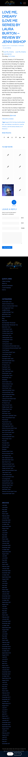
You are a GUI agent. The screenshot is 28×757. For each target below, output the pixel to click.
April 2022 (4, 587)
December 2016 (6, 722)
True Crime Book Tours (8, 476)
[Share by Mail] (24, 137)
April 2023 (4, 562)
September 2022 (6, 577)
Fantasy (14, 122)
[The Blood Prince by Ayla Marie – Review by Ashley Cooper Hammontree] (20, 178)
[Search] (20, 3)
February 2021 (5, 617)
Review (18, 126)
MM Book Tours (6, 411)
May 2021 (4, 610)
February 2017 (5, 718)
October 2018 (5, 676)
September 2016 (6, 726)
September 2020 (6, 627)
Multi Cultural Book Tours (8, 417)
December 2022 (6, 570)
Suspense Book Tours (7, 468)
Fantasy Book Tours (7, 375)
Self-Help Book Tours (7, 457)
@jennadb (13, 115)
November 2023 (6, 547)
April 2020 (4, 638)
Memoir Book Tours (7, 405)
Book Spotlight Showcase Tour (10, 324)
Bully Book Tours (6, 327)
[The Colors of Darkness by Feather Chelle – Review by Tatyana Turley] (8, 155)
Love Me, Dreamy (20, 52)
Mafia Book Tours (6, 400)
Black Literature (6, 316)
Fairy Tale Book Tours (7, 371)
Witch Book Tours (6, 487)
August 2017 (5, 705)
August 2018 (5, 680)
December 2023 (6, 545)
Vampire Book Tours (7, 481)
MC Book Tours (6, 402)
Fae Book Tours (6, 367)
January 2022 (5, 593)
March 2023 (5, 564)
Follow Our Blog (6, 281)
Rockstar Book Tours (7, 451)
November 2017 (6, 699)
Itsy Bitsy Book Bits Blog (8, 394)
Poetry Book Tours (6, 438)
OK (10, 753)
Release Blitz (5, 447)
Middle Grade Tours (7, 407)
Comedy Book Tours (7, 339)
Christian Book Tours (7, 333)
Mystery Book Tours (7, 424)
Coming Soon (5, 341)
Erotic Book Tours (6, 362)
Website (22, 228)
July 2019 (4, 657)
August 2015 (5, 735)
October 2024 (5, 524)
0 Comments (14, 45)
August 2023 (5, 553)
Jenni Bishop (8, 47)
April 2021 (4, 612)
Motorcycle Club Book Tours (9, 415)
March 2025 (5, 513)
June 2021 (4, 608)
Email (22, 224)
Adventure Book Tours (8, 303)
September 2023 (6, 551)
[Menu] (24, 3)
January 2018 (5, 695)
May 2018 (4, 686)
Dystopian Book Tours (7, 358)
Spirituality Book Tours (7, 459)
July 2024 (4, 530)
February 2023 (5, 566)
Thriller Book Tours (7, 474)
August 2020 (5, 629)
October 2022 (5, 575)
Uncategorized (6, 478)
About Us (4, 283)
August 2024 (5, 528)
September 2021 (6, 602)
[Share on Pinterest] (16, 137)
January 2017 (5, 720)
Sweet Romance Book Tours (9, 470)
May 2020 (4, 636)
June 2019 (4, 659)
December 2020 (6, 621)
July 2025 (4, 505)
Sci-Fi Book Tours (6, 455)
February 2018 (5, 693)
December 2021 (6, 596)
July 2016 (4, 731)
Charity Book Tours (7, 329)
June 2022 (4, 583)
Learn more (17, 753)
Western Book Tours (7, 485)
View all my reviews (8, 119)
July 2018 (4, 682)
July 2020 (4, 631)
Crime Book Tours (6, 354)
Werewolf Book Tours (7, 483)
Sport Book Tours (6, 462)
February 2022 (5, 591)
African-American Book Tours (10, 306)
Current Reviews (6, 287)
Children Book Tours (7, 331)
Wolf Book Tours (6, 489)
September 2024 (6, 526)
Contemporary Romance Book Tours (11, 348)
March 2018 (5, 690)
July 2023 (4, 556)
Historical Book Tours (7, 384)
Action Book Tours (6, 301)
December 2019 (6, 646)
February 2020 (5, 642)
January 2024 (5, 543)
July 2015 (4, 737)
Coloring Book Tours (7, 337)
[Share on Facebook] (4, 137)
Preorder (4, 440)
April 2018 (4, 688)
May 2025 (4, 509)
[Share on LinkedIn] (20, 137)
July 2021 (4, 606)
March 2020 (5, 640)
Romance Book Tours (7, 453)
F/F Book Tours (6, 365)
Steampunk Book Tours (8, 464)
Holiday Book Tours (7, 386)
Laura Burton (8, 54)
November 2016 (6, 724)
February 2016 (5, 733)
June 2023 (4, 558)
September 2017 (6, 703)
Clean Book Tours (6, 335)
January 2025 (5, 518)
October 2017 (5, 701)
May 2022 (4, 585)
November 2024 (6, 522)
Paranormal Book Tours (8, 436)
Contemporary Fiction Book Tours (10, 346)
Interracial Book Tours (7, 392)
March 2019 (5, 665)
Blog (3, 318)
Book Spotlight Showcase (8, 322)
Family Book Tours (6, 373)
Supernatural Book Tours (8, 466)
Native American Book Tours (9, 428)
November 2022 (6, 572)
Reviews (22, 45)
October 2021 (5, 600)
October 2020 (5, 625)
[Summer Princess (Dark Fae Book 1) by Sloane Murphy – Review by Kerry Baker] (8, 178)
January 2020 (5, 644)
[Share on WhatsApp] (12, 137)
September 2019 (6, 653)
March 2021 (5, 615)
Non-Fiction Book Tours (8, 432)
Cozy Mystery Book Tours (8, 352)
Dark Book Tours (6, 356)
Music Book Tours (6, 421)
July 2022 (4, 581)
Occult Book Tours (7, 434)
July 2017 (4, 707)
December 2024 (6, 520)
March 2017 (5, 716)
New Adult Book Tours (7, 430)
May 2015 (4, 739)
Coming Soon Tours (7, 343)
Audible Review (6, 310)
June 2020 (4, 634)
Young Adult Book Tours (8, 493)
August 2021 (5, 604)
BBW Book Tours (6, 314)
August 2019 (8, 122)
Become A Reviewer (7, 285)
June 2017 (4, 709)
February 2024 (5, 541)
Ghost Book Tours (6, 377)
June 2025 (4, 507)
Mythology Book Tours (7, 426)
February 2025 (5, 515)
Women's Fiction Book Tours (9, 491)
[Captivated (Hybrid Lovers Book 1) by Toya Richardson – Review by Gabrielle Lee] (20, 167)
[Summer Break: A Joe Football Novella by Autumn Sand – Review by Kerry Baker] (8, 167)
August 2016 (5, 728)
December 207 (6, 743)
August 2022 (5, 579)
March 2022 (5, 589)
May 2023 (4, 560)
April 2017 (4, 714)
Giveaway (4, 379)
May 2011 (4, 741)
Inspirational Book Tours (8, 390)
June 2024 (4, 532)
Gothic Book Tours (7, 381)
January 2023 (5, 568)
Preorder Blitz (5, 443)
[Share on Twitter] (8, 137)
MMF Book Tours (6, 413)
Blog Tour (4, 320)
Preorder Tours (6, 445)
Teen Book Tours (6, 472)
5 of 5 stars (11, 56)
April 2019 (4, 663)
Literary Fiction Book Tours (9, 398)
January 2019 (5, 669)
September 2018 (6, 678)
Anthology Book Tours (7, 308)
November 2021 (6, 598)
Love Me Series (11, 126)
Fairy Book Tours (6, 369)
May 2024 (4, 534)
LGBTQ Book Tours (7, 396)
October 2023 (5, 549)
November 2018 (6, 674)
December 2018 (6, 672)
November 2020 (6, 623)
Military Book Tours (7, 409)
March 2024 (5, 539)
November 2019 (6, 648)
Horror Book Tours (6, 388)
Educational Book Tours (8, 360)
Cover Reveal (5, 350)
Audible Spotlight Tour (8, 312)
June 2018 (4, 684)
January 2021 (5, 619)
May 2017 (4, 712)
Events (4, 289)
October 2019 (5, 650)
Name (22, 218)
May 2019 (4, 661)
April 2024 (4, 537)
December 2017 (6, 697)
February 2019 (5, 667)
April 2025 (4, 511)
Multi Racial (5, 419)
